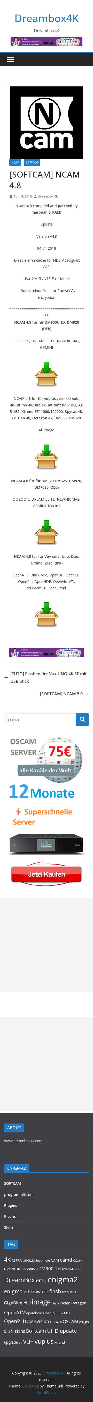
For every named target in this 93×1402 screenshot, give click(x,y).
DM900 (45, 1268)
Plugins (10, 1205)
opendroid (34, 1313)
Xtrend (60, 1342)
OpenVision (37, 1321)
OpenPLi (14, 1321)
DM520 (9, 1269)
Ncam (65, 1302)
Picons (10, 1216)
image (41, 1301)
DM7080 (74, 1269)
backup (29, 1260)
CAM (55, 1260)
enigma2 (63, 1279)
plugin (84, 1321)
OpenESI (49, 1313)
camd (66, 1260)
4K (7, 1259)
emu (41, 1280)
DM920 (61, 1268)
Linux (55, 1303)
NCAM (15, 162)
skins (20, 1331)
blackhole (43, 1260)
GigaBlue (13, 1303)
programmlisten (18, 1194)
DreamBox (19, 1280)
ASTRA (17, 1260)
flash (55, 1291)
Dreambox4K (46, 18)
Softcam (36, 1330)
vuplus (44, 1341)
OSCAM (70, 1321)
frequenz (69, 1292)
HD (27, 1302)
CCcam (78, 1260)
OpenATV (14, 1312)
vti (20, 1342)
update (68, 1330)
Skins (8, 1227)
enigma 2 (15, 1291)
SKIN (9, 1331)
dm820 (32, 1269)
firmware (38, 1291)
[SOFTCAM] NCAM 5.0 (61, 694)
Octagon (78, 1302)
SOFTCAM (32, 162)
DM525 (21, 1269)
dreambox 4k (48, 196)
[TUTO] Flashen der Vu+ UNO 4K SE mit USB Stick (48, 677)
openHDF (63, 1313)
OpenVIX (56, 1322)
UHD (53, 1330)
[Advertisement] (46, 945)
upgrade (11, 1342)
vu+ (28, 1341)
